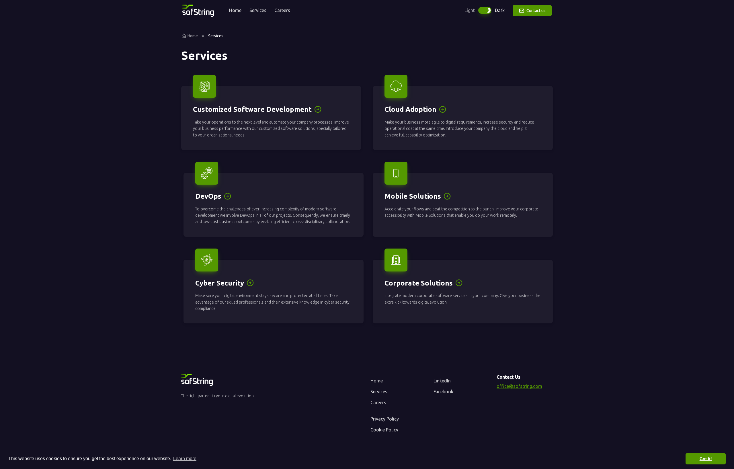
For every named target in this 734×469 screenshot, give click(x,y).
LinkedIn (442, 380)
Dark (500, 10)
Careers (282, 10)
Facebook (443, 391)
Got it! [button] (706, 458)
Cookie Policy (384, 429)
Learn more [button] (184, 458)
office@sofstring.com (519, 386)
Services (257, 10)
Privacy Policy (384, 418)
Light (469, 10)
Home (235, 10)
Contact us (536, 10)
